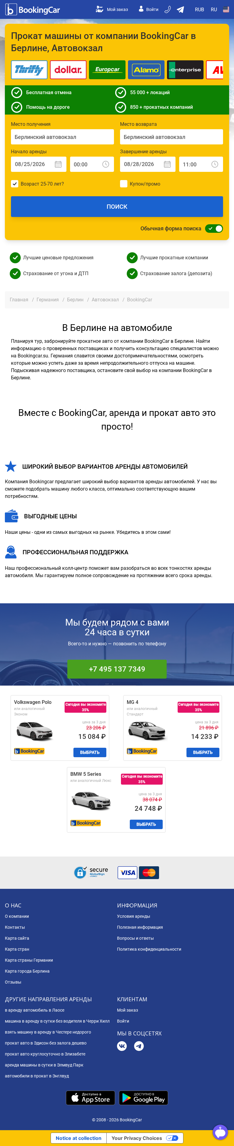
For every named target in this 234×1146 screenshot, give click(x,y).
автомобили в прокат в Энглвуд (37, 1075)
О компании (17, 916)
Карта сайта (17, 938)
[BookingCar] (33, 9)
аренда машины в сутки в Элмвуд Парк (44, 1065)
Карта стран (17, 949)
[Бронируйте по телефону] (168, 9)
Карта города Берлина (27, 971)
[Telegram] (139, 1046)
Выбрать (90, 752)
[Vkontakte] (122, 1046)
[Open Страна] (226, 9)
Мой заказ (117, 9)
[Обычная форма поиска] (212, 228)
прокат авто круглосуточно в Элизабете (45, 1054)
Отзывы (13, 982)
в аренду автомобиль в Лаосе (34, 1010)
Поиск (117, 206)
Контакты (15, 927)
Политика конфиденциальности (149, 949)
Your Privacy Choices (137, 1138)
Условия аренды (133, 916)
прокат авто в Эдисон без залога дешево (46, 1043)
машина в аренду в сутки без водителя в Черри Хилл (57, 1021)
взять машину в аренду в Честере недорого (48, 1032)
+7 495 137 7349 (117, 669)
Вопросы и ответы (135, 938)
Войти (152, 9)
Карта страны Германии (29, 960)
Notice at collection (78, 1138)
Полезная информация (140, 927)
